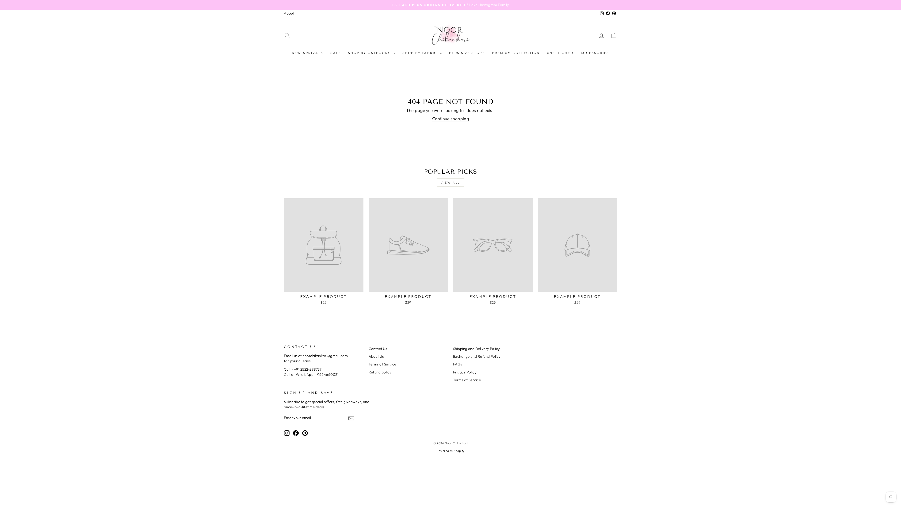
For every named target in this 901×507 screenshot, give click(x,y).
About (289, 13)
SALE (335, 53)
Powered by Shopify (450, 451)
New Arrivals (308, 53)
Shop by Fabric (420, 53)
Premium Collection (516, 53)
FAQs (457, 364)
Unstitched (560, 53)
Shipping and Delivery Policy (476, 348)
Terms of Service (382, 364)
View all (450, 182)
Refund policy (380, 372)
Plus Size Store (467, 53)
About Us (376, 356)
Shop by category (370, 53)
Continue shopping (450, 118)
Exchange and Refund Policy (477, 356)
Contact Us (378, 348)
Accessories (594, 53)
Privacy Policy (465, 372)
